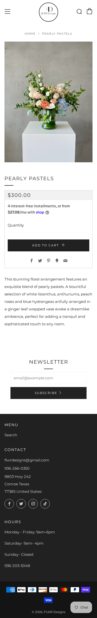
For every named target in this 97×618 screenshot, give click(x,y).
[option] (48, 102)
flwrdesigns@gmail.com (26, 460)
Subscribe (46, 393)
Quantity (16, 225)
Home (30, 33)
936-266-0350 (17, 468)
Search (10, 435)
